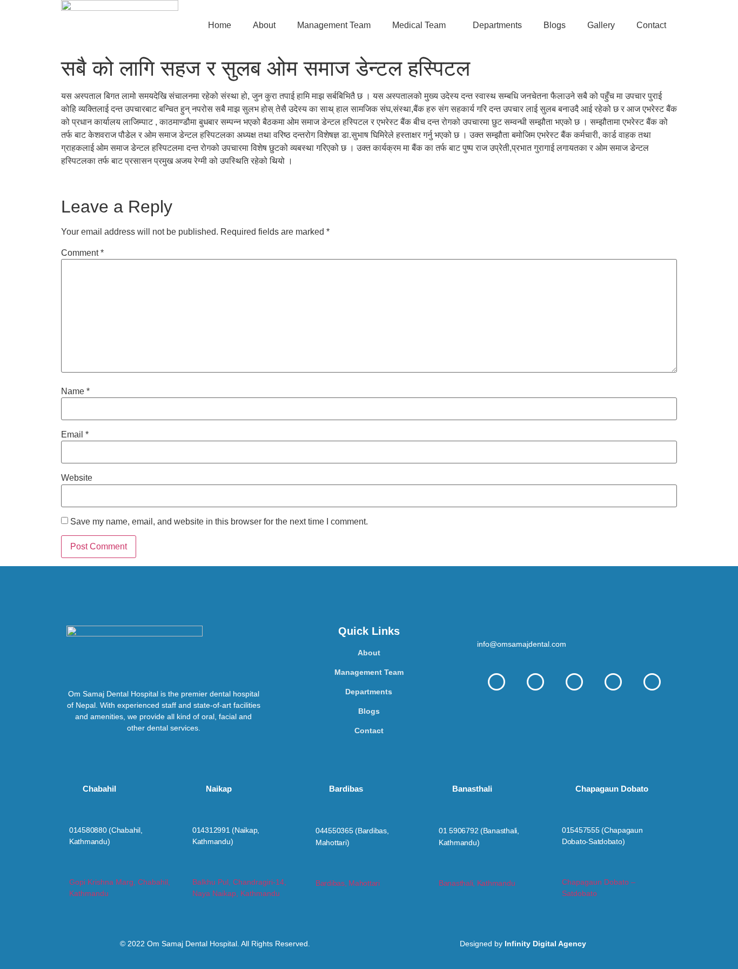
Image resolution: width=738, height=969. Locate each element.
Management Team (334, 25)
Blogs (555, 25)
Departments (497, 25)
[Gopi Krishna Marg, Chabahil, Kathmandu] (73, 868)
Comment (82, 253)
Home (219, 25)
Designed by (523, 943)
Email (75, 434)
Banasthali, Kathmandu (477, 883)
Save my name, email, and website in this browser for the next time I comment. (219, 521)
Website (76, 478)
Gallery (601, 25)
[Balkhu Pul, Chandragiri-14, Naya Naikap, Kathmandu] (197, 868)
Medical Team (419, 25)
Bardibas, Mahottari (348, 883)
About (264, 25)
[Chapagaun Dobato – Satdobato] (566, 868)
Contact (651, 25)
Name (75, 391)
